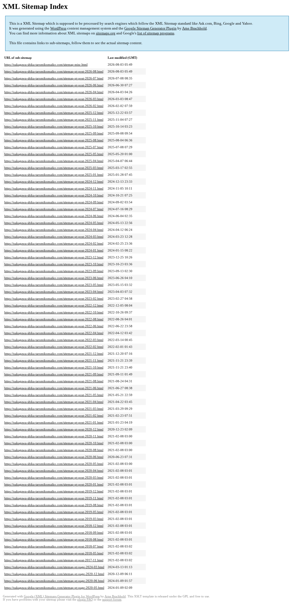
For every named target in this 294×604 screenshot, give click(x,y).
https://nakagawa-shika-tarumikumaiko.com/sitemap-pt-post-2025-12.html (53, 112)
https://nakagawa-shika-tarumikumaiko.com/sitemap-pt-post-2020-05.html (53, 463)
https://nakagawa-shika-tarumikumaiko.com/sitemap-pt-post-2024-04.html (53, 229)
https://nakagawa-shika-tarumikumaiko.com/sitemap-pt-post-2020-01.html (53, 484)
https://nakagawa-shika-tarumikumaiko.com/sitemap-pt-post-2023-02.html (53, 298)
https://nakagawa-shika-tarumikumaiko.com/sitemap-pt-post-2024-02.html (53, 243)
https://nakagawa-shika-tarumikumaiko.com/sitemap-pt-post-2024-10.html (53, 195)
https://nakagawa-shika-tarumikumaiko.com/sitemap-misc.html (46, 64)
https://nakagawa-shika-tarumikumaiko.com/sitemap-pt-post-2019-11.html (53, 498)
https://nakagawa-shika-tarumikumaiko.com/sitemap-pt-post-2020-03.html (53, 477)
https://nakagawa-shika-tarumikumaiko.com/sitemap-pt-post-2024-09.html (53, 202)
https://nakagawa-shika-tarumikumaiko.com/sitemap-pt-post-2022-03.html (53, 340)
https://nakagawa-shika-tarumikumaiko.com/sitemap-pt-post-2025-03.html (53, 167)
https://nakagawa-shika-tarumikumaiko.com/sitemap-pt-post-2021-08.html (53, 381)
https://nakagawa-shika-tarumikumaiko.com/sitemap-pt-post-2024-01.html (53, 250)
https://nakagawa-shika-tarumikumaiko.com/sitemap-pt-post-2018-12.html (53, 525)
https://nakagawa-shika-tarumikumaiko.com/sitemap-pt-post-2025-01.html (53, 174)
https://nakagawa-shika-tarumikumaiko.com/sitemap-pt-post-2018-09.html (53, 532)
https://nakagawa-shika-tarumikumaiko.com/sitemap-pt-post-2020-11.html (53, 436)
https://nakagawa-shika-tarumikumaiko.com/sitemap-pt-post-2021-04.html (53, 402)
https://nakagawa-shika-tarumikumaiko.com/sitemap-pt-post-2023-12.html (53, 257)
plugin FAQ (85, 599)
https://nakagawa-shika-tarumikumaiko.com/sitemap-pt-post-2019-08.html (53, 505)
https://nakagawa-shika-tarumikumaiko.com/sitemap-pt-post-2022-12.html (53, 305)
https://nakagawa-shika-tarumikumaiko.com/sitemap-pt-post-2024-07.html (53, 209)
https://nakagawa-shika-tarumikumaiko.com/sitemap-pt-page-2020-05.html (54, 587)
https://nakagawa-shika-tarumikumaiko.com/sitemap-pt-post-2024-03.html (53, 236)
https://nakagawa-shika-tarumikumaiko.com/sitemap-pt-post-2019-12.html (53, 491)
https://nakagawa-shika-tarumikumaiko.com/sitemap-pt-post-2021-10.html (53, 367)
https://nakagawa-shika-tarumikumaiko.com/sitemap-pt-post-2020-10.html (53, 443)
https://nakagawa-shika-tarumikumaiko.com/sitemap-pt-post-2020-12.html (53, 429)
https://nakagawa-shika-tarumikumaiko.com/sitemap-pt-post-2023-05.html (53, 285)
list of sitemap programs (155, 33)
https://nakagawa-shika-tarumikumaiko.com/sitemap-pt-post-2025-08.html (53, 140)
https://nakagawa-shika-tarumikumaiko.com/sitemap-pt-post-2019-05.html (53, 512)
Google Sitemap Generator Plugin (150, 28)
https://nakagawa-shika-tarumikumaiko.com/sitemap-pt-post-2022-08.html (53, 319)
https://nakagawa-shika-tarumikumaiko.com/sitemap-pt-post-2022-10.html (53, 312)
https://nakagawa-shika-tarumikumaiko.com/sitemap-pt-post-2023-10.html (53, 264)
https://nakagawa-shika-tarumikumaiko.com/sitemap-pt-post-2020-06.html (53, 457)
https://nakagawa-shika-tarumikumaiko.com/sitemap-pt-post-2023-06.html (53, 278)
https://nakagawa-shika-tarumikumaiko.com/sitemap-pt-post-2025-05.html (53, 154)
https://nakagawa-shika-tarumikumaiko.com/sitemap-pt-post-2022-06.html (53, 326)
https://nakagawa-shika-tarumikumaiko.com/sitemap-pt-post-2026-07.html (53, 78)
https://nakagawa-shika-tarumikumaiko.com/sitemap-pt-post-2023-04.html (53, 291)
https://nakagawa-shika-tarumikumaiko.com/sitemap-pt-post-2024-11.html (53, 188)
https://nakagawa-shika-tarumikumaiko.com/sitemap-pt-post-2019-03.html (53, 519)
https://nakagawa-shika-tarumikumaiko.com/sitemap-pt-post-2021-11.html (53, 360)
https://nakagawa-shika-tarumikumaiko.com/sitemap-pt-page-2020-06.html (54, 580)
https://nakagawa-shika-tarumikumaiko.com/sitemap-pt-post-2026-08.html (53, 71)
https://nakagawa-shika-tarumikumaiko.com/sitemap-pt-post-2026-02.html (53, 106)
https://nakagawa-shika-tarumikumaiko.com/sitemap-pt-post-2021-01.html (53, 422)
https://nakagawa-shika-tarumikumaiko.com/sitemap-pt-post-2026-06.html (53, 85)
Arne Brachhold (194, 28)
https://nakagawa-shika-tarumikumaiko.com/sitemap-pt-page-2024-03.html (54, 567)
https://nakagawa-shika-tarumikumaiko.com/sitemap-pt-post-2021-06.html (53, 388)
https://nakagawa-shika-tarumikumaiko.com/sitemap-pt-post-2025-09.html (53, 133)
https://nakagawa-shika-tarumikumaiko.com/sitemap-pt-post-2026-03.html (53, 99)
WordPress (58, 28)
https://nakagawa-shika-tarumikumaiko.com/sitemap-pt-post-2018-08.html (53, 539)
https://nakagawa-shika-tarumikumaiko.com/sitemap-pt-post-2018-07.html (53, 546)
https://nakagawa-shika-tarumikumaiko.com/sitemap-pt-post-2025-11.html (53, 119)
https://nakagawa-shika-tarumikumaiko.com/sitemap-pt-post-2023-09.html (53, 271)
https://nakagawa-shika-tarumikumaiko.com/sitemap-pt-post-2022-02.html (53, 346)
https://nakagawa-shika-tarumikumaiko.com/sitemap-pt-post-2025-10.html (53, 126)
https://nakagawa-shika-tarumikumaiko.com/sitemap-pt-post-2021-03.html (53, 408)
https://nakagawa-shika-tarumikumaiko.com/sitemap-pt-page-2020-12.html (54, 574)
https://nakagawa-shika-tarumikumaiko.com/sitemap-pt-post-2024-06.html (53, 216)
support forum (111, 599)
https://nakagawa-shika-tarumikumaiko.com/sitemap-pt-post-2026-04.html (53, 92)
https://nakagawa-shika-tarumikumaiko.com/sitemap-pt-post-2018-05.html (53, 553)
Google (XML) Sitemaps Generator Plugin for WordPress (62, 596)
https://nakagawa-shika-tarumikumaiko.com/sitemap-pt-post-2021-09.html (53, 374)
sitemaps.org (105, 33)
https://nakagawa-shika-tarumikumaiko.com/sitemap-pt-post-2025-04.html (53, 161)
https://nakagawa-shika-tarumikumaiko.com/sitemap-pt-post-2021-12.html (53, 353)
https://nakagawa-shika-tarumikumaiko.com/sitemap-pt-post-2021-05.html (53, 395)
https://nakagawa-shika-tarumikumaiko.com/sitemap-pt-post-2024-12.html (53, 181)
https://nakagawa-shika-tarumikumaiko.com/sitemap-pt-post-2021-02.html (53, 415)
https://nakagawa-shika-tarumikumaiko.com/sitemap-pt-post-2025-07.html (53, 147)
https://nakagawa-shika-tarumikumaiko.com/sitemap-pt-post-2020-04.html (53, 470)
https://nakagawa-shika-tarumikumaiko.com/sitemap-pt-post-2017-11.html (53, 560)
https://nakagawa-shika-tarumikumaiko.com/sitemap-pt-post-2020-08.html (53, 450)
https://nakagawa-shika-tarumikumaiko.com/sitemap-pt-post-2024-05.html (53, 223)
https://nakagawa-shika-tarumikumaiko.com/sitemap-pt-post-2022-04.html (53, 333)
